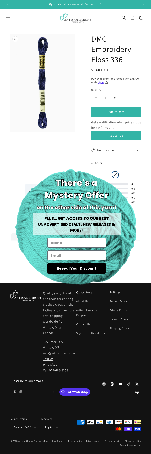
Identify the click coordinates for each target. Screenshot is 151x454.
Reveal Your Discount (76, 268)
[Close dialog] (115, 174)
